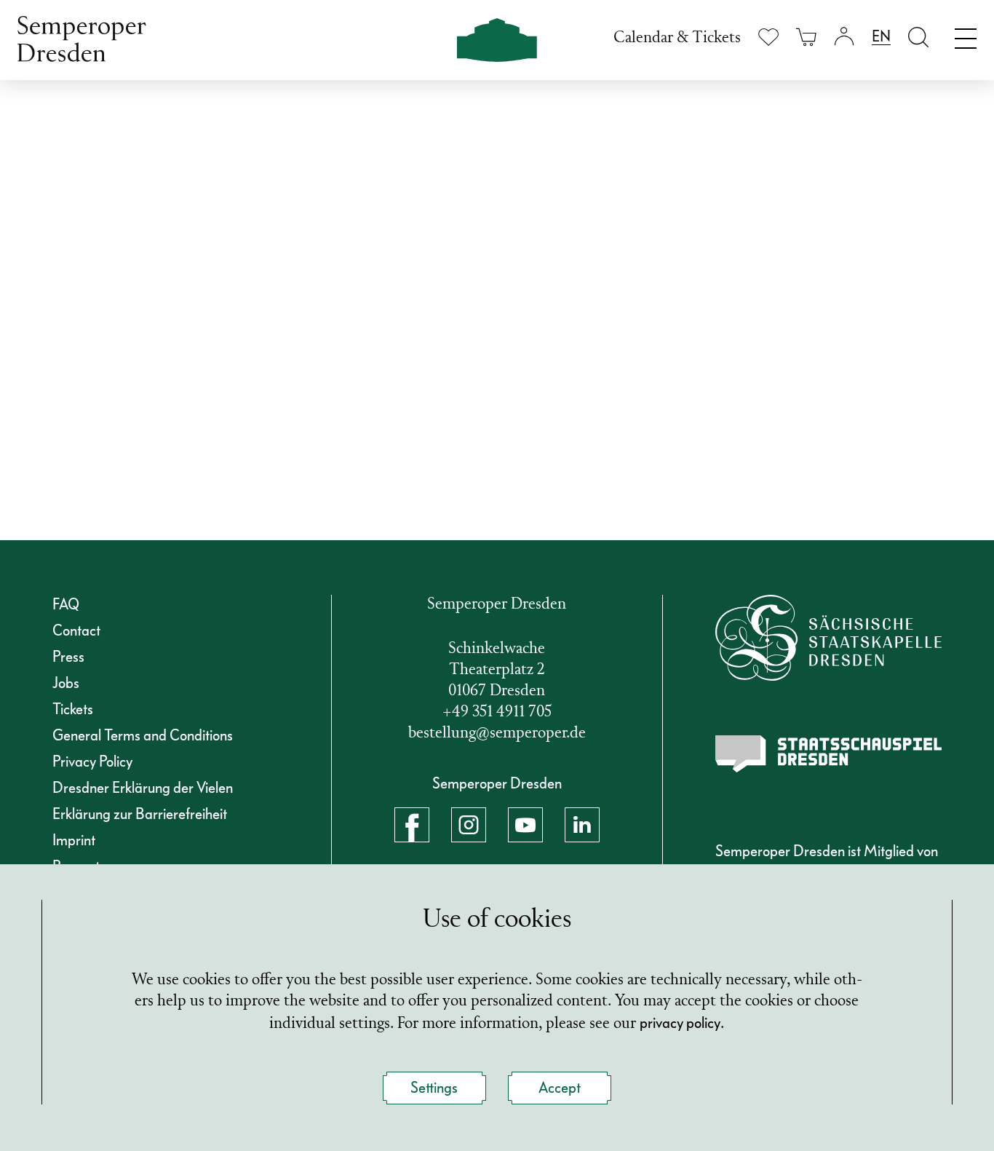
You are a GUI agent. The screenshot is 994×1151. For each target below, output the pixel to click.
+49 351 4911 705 (497, 712)
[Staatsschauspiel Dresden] (828, 753)
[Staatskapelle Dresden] (828, 637)
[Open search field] (918, 36)
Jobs (65, 683)
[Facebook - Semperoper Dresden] (411, 824)
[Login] (844, 36)
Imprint (73, 840)
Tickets (72, 709)
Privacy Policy (92, 762)
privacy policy (680, 1023)
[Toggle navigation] (966, 35)
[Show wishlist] (768, 36)
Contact (76, 630)
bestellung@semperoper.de (497, 733)
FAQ (65, 604)
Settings (434, 1088)
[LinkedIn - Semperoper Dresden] (582, 824)
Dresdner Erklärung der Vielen (142, 788)
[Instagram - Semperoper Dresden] (468, 824)
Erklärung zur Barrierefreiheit (139, 814)
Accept (559, 1088)
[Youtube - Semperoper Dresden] (525, 824)
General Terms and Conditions (142, 735)
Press (68, 657)
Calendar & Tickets (677, 38)
